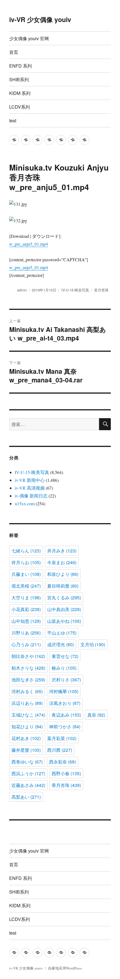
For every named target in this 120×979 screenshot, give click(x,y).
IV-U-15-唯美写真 (75, 290)
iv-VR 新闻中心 (30, 480)
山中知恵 (26, 621)
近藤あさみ (28, 785)
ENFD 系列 (20, 66)
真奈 (96, 715)
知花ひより (27, 726)
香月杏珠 (101, 290)
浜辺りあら (27, 703)
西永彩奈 (62, 761)
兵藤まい (26, 574)
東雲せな (65, 656)
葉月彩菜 (61, 738)
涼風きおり (64, 703)
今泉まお (61, 562)
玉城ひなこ (28, 715)
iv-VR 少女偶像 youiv (40, 19)
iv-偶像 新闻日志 (31, 496)
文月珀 (92, 644)
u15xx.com (25, 503)
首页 (13, 52)
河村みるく (27, 691)
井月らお (26, 562)
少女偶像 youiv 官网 (29, 38)
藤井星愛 (26, 750)
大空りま (26, 597)
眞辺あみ (66, 715)
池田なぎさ (28, 679)
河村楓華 (63, 691)
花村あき (26, 738)
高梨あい (26, 797)
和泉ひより (62, 574)
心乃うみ (26, 644)
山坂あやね (64, 621)
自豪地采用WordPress (65, 968)
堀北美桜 (26, 586)
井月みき (61, 550)
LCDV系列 (19, 107)
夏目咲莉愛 (62, 586)
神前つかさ (64, 726)
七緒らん (26, 550)
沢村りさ (66, 679)
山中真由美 (64, 609)
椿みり (64, 668)
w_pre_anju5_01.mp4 (28, 244)
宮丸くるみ (64, 597)
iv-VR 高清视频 (30, 488)
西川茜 (59, 750)
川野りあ (26, 632)
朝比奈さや (28, 656)
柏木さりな (28, 668)
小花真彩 (26, 609)
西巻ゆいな (27, 761)
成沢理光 (60, 644)
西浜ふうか (28, 773)
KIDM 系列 (19, 93)
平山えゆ (61, 632)
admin (22, 290)
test (12, 120)
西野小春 (66, 773)
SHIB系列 (19, 79)
